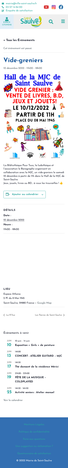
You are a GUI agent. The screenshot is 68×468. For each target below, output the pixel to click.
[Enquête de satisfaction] (3, 11)
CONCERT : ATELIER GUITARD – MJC (38, 356)
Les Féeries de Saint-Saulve (49, 315)
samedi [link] (60, 172)
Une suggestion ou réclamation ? (34, 446)
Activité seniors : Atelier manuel (34, 392)
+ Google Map (43, 303)
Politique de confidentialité (34, 431)
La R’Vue (10, 315)
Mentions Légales (34, 424)
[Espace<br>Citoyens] (7, 19)
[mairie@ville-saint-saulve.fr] (3, 4)
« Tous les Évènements (19, 40)
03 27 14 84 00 (14, 7)
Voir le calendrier (13, 400)
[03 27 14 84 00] (3, 7)
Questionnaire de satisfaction (34, 453)
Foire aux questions (34, 439)
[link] (60, 172)
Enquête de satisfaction (19, 10)
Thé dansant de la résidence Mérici (37, 366)
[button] (51, 21)
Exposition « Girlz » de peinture (35, 345)
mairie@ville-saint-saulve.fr (21, 3)
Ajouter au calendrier (25, 194)
